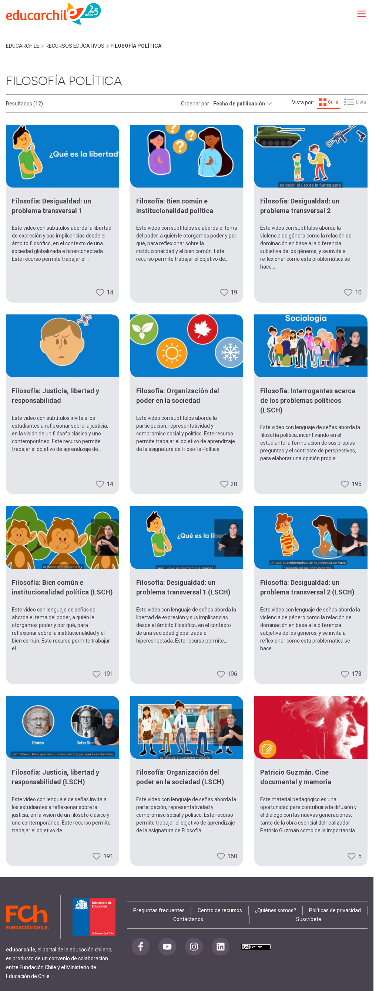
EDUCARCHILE (22, 46)
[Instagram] (194, 946)
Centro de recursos (220, 910)
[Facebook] (141, 946)
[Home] (54, 13)
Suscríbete (308, 919)
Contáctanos (188, 919)
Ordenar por (195, 104)
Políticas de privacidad (335, 910)
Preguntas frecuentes (159, 910)
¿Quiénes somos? (275, 910)
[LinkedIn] (220, 946)
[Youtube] (167, 946)
